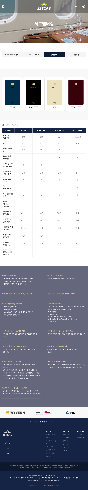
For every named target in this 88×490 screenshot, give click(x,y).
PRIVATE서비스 (33, 55)
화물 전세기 (66, 451)
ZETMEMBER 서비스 (12, 55)
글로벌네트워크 (50, 450)
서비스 (48, 437)
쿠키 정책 (32, 422)
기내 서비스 (66, 437)
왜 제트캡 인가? (50, 434)
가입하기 (76, 55)
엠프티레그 (66, 441)
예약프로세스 (49, 446)
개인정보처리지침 (43, 422)
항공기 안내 (66, 434)
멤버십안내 (54, 55)
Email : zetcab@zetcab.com (52, 480)
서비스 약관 (55, 422)
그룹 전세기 (66, 447)
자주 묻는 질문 (50, 453)
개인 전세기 (66, 444)
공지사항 (48, 456)
